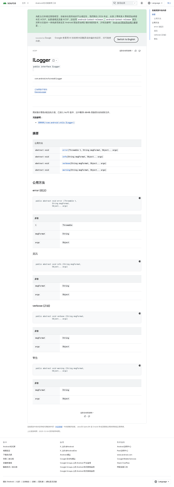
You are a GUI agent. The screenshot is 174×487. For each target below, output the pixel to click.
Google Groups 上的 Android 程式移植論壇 (77, 471)
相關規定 (6, 450)
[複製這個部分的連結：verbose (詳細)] (52, 306)
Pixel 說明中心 (122, 450)
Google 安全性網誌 (67, 459)
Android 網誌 (65, 455)
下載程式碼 (7, 455)
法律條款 (26, 482)
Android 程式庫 (9, 446)
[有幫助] (136, 51)
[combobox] (124, 3)
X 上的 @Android (67, 446)
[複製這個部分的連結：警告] (40, 358)
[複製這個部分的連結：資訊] (40, 253)
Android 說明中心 (124, 446)
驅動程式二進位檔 (10, 467)
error (65, 150)
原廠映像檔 (7, 463)
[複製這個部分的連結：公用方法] (47, 182)
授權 (34, 482)
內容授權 (59, 427)
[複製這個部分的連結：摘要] (41, 133)
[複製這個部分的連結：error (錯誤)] (48, 190)
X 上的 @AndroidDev (68, 450)
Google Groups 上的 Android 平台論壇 (75, 463)
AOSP (35, 51)
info (65, 156)
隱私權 (41, 482)
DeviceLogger (40, 92)
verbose (66, 163)
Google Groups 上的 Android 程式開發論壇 (77, 467)
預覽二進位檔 (8, 459)
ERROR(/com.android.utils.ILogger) (56, 122)
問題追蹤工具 (122, 467)
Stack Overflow (123, 463)
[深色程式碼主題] (139, 198)
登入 (169, 3)
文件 (24, 3)
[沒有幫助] (139, 51)
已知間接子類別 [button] (41, 90)
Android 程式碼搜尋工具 (46, 3)
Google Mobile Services (126, 459)
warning (66, 170)
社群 (18, 482)
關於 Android (8, 482)
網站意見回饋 (51, 482)
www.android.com (124, 455)
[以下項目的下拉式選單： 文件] (29, 3)
